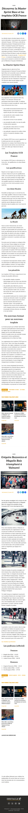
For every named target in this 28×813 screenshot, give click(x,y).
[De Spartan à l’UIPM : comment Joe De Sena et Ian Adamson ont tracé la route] (20, 406)
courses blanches (13, 675)
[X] (12, 803)
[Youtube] (19, 803)
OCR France (22, 389)
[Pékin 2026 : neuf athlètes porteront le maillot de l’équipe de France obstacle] (8, 429)
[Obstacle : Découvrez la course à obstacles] (14, 799)
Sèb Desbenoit (4, 33)
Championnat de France (14, 389)
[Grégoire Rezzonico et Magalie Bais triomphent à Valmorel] (14, 480)
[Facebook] (9, 803)
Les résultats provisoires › (9, 641)
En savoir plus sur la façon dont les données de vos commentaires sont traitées (13, 780)
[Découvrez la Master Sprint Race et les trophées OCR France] (14, 24)
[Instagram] (15, 803)
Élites (14, 5)
